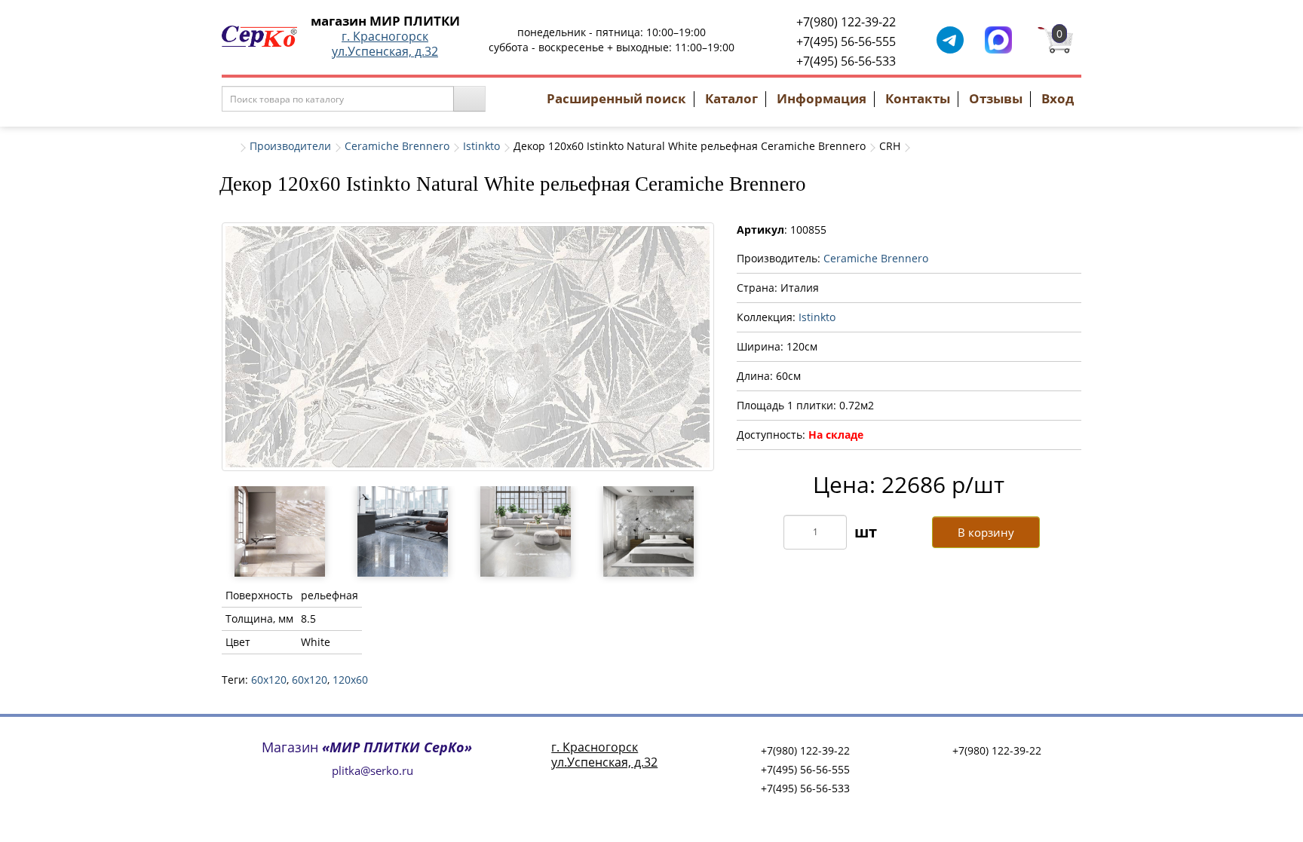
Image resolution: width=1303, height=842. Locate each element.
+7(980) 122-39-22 (846, 22)
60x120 (269, 679)
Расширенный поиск (616, 98)
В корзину (986, 532)
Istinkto (481, 146)
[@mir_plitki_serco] (950, 39)
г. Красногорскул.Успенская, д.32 (385, 44)
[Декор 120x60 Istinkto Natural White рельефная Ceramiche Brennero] (468, 346)
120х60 (350, 679)
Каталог (731, 98)
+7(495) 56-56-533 (846, 61)
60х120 (309, 679)
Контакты (917, 98)
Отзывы (995, 98)
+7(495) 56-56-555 (846, 41)
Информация (821, 98)
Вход (1057, 98)
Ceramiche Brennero (397, 146)
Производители (290, 146)
